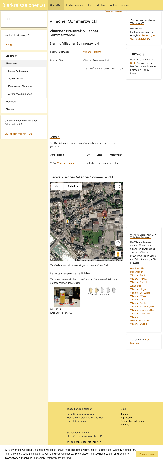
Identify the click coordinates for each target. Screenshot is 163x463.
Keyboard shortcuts (82, 260)
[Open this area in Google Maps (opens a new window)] (55, 259)
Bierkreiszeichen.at (24, 5)
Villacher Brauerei (92, 51)
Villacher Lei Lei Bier (140, 292)
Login (8, 45)
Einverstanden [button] (147, 454)
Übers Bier (109, 11)
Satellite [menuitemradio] (72, 186)
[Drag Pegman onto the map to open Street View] (118, 254)
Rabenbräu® (136, 272)
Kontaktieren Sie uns (18, 134)
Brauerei (134, 343)
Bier (147, 339)
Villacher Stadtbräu (140, 313)
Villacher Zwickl (138, 323)
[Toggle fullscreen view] (118, 186)
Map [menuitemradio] (57, 186)
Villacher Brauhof (66, 163)
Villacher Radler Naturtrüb (143, 306)
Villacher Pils (137, 299)
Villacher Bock (137, 275)
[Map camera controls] (118, 243)
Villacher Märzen (139, 296)
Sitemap (124, 424)
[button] (72, 458)
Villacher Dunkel (138, 279)
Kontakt (124, 414)
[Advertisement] (86, 102)
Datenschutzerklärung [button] (58, 458)
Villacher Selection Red (142, 310)
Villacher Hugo (138, 289)
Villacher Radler (138, 303)
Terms (119, 260)
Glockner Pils (137, 268)
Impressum (126, 417)
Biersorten (119, 11)
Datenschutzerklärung (132, 421)
